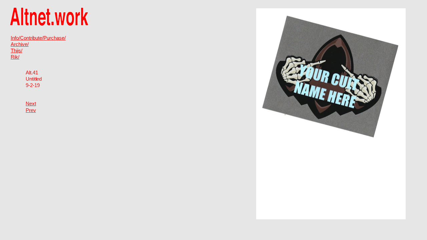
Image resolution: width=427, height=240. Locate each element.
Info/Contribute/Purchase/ (38, 38)
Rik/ (15, 57)
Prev (31, 110)
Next (31, 103)
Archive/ (20, 44)
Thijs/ (16, 50)
